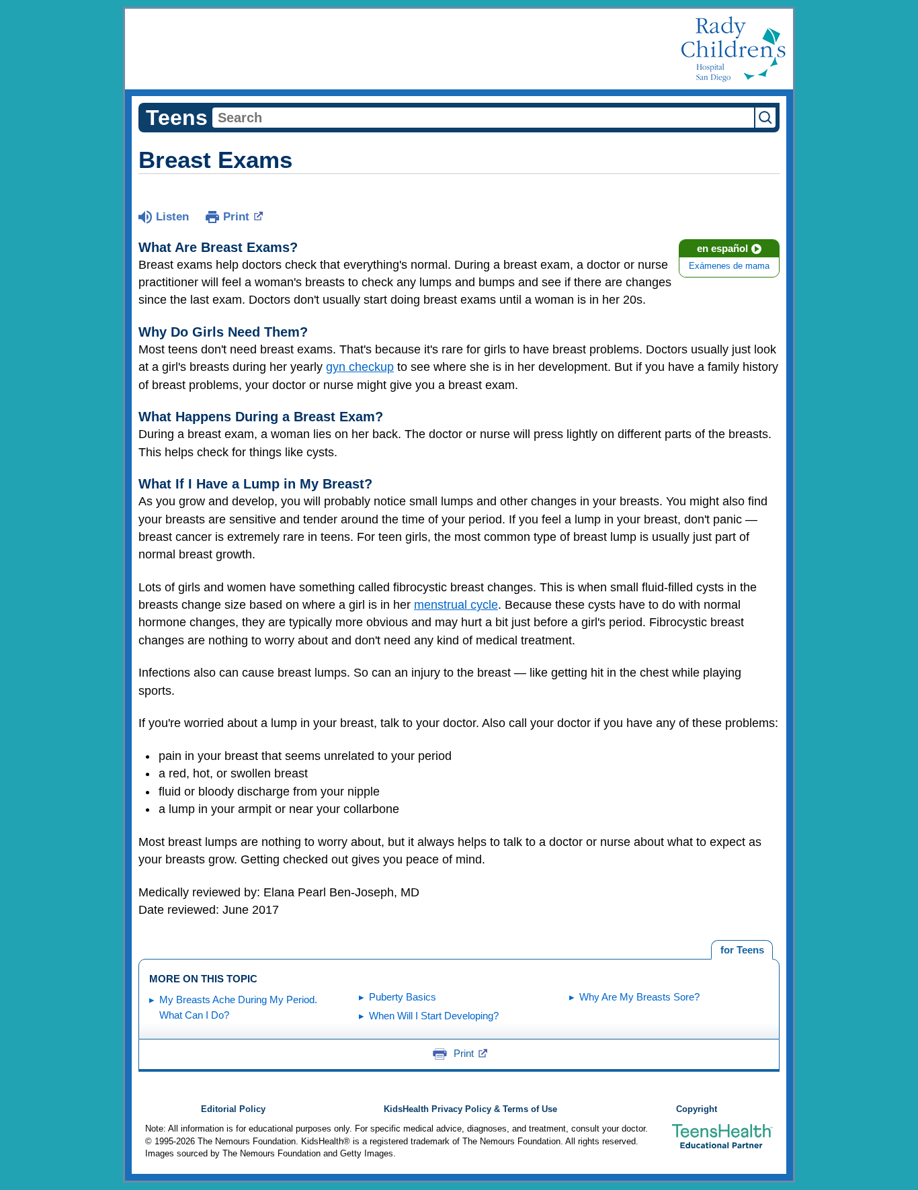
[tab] (742, 950)
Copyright (696, 1109)
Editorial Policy (233, 1109)
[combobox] (483, 118)
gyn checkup (360, 367)
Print (236, 216)
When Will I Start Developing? (434, 1015)
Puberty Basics (402, 997)
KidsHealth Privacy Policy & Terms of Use (470, 1109)
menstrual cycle (456, 604)
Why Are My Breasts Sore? (639, 997)
